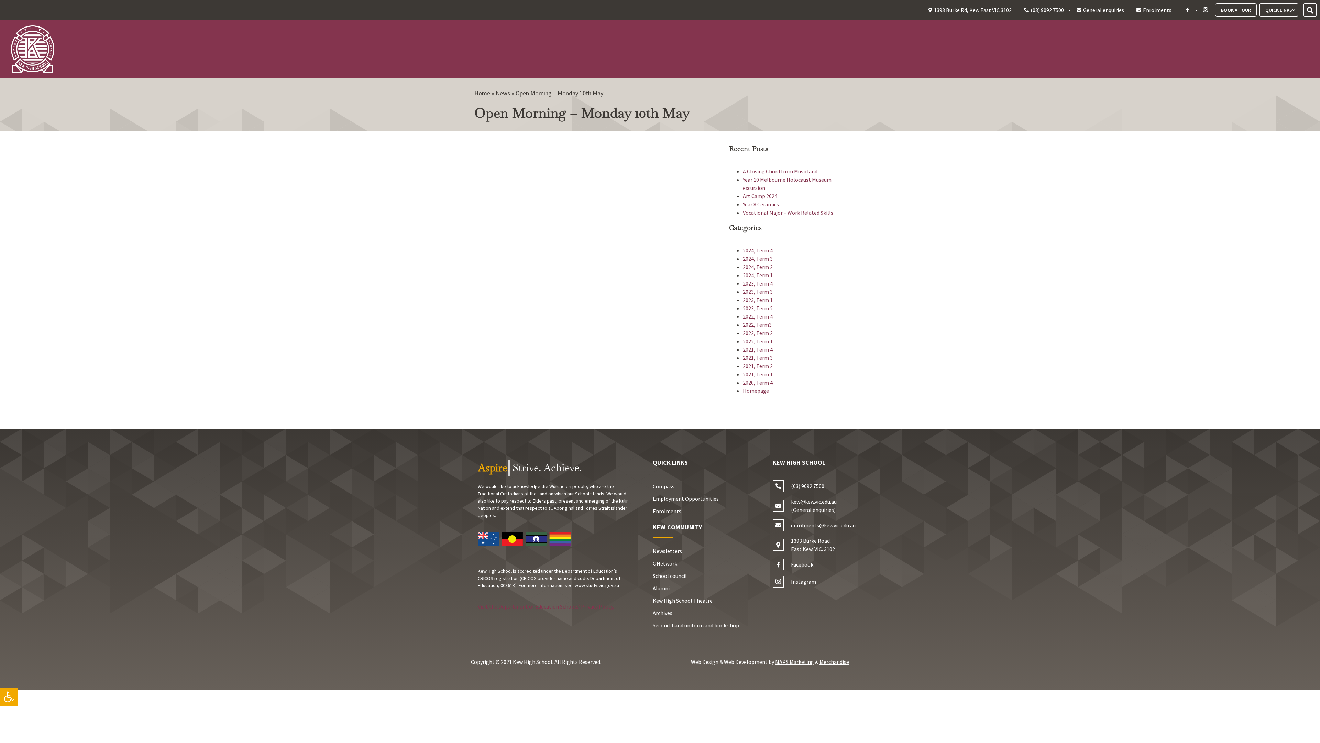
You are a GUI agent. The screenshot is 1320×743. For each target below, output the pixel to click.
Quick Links (1278, 10)
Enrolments (667, 511)
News (503, 93)
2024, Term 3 (758, 258)
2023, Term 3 (758, 291)
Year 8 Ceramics (761, 204)
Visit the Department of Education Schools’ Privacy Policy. (546, 606)
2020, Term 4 (758, 382)
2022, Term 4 (758, 316)
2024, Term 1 (758, 275)
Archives (662, 613)
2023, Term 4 (758, 283)
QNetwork (665, 563)
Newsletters (667, 551)
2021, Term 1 (758, 374)
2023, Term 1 (758, 300)
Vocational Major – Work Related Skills (788, 212)
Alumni (661, 588)
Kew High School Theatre (683, 600)
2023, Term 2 (758, 308)
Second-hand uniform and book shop (696, 625)
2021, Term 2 (758, 366)
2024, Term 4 (758, 250)
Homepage (756, 390)
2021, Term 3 (758, 357)
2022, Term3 (757, 324)
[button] (1310, 10)
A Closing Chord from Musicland (780, 171)
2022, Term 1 (758, 341)
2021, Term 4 (758, 349)
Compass (663, 486)
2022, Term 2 (758, 333)
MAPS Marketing (794, 661)
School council (670, 575)
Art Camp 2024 (760, 196)
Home (482, 93)
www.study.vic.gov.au (597, 585)
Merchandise (834, 661)
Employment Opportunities (686, 498)
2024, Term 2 (758, 266)
